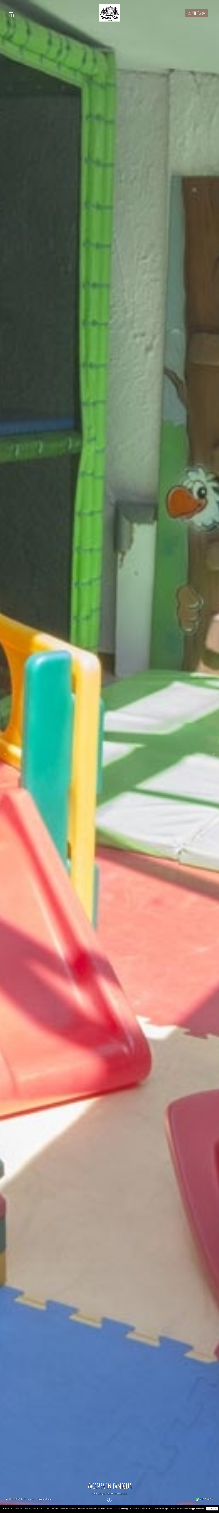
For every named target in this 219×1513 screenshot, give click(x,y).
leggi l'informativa (197, 1509)
